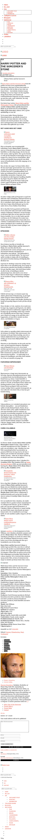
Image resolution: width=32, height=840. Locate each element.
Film (8, 21)
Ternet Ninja (8, 708)
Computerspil (11, 29)
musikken (9, 531)
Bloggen (7, 18)
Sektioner (7, 20)
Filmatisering (15, 632)
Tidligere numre (10, 15)
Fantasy (8, 632)
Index (6, 34)
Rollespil (10, 28)
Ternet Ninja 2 (8, 706)
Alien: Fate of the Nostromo (12, 704)
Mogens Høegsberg (9, 73)
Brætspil (10, 27)
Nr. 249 (7, 7)
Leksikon (7, 36)
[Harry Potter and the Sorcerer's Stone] (13, 83)
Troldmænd (4, 634)
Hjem (6, 5)
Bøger (9, 24)
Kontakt (10, 12)
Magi (22, 632)
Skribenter (10, 13)
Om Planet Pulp (12, 11)
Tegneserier (11, 25)
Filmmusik (10, 23)
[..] (27, 701)
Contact (6, 710)
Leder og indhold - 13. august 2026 (9, 749)
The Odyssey (4, 753)
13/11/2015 (15, 629)
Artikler (10, 32)
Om (5, 9)
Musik (9, 31)
